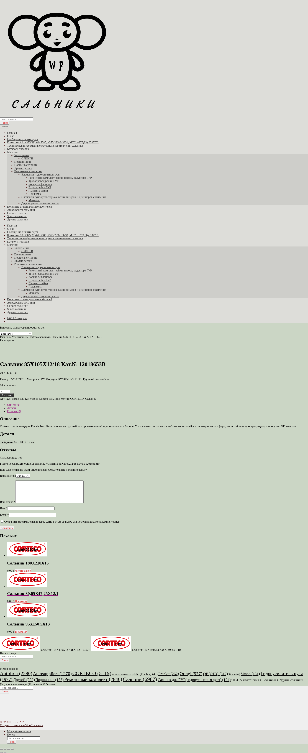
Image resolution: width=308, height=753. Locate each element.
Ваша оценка (8, 475)
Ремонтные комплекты (28, 171)
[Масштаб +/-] (1, 749)
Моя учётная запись (19, 731)
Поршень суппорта (25, 164)
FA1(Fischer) (146, 674)
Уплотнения (21, 155)
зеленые (40, 684)
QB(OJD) (215, 673)
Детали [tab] (11, 407)
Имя (3, 508)
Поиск (4, 122)
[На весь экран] (5, 749)
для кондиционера (19, 684)
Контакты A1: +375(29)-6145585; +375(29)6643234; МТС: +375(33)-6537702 (53, 142)
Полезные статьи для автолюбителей (29, 206)
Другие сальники (17, 219)
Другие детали (23, 168)
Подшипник (49, 680)
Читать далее (23, 570)
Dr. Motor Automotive (123, 674)
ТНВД (236, 680)
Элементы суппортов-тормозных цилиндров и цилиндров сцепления (63, 197)
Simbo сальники (17, 216)
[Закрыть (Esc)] (12, 749)
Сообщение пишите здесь (22, 139)
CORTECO (77, 398)
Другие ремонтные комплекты (40, 203)
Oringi (191, 673)
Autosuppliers (52, 673)
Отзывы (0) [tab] (14, 411)
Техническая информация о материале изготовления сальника (45, 145)
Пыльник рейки (38, 190)
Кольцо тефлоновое (40, 184)
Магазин (12, 152)
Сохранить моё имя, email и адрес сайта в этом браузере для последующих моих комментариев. (62, 521)
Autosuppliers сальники (21, 209)
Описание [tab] (13, 404)
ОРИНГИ (27, 158)
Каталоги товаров (18, 148)
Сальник (90, 398)
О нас (10, 136)
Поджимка (35, 193)
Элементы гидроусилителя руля (40, 174)
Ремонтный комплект (93, 679)
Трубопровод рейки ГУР (43, 180)
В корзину (6, 395)
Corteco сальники (17, 213)
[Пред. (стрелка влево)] (1, 752)
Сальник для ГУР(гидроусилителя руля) (194, 680)
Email (4, 514)
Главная (12, 132)
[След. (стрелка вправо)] (5, 752)
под (51, 684)
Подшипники (22, 161)
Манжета (34, 200)
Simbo (250, 674)
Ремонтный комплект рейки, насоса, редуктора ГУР (60, 177)
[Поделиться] (8, 749)
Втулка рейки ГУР (40, 187)
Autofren (16, 673)
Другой (24, 680)
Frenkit (168, 674)
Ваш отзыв (7, 501)
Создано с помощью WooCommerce (21, 725)
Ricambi (234, 674)
